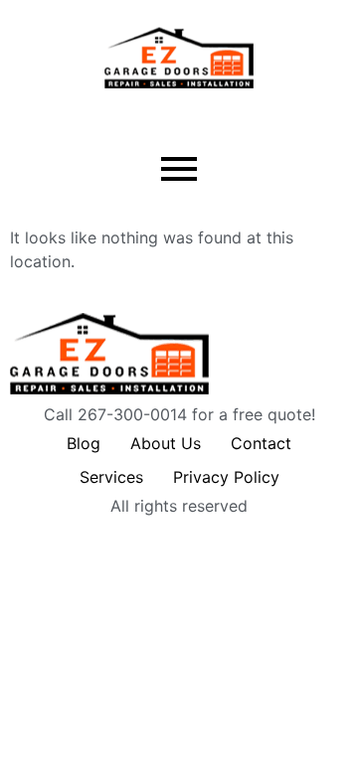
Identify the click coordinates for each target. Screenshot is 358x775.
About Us (165, 443)
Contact (261, 443)
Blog (83, 443)
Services (111, 477)
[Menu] (179, 170)
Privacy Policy (226, 477)
